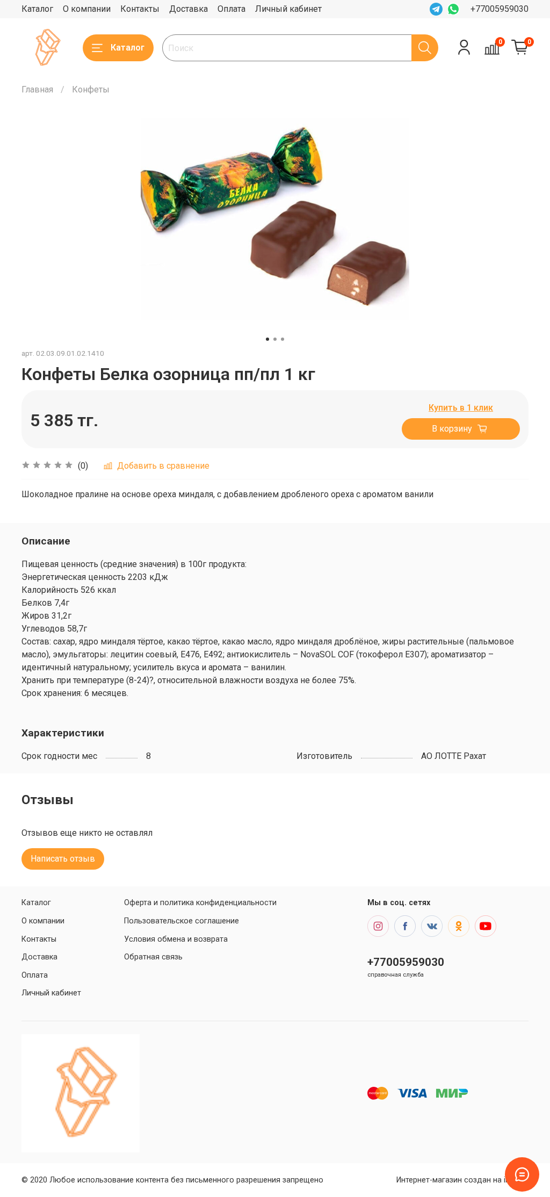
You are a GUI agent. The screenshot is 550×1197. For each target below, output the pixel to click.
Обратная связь (153, 957)
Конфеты (91, 89)
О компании (87, 9)
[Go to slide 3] (282, 339)
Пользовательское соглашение (181, 921)
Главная (37, 89)
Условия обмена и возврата (176, 939)
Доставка (188, 9)
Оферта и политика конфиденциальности (200, 902)
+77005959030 (500, 9)
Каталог (37, 9)
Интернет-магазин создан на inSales (462, 1180)
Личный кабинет (288, 9)
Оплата (231, 9)
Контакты (140, 9)
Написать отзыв (63, 859)
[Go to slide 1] (267, 339)
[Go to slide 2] (275, 339)
